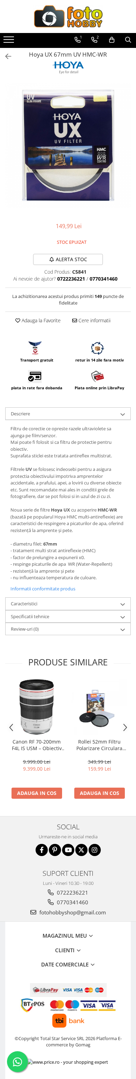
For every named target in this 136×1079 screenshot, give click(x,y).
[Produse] (9, 41)
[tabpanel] (68, 145)
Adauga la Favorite (40, 320)
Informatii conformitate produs (42, 589)
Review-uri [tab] (25, 629)
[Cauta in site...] (128, 40)
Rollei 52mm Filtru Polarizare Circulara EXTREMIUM (99, 745)
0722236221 (71, 892)
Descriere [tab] (20, 413)
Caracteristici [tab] (24, 603)
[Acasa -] (68, 16)
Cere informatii (94, 320)
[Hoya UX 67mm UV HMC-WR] (68, 145)
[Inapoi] (5, 56)
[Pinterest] (55, 850)
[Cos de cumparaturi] (111, 40)
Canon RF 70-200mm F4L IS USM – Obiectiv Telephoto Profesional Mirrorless (36, 745)
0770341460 (71, 902)
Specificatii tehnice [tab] (30, 616)
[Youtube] (68, 850)
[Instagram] (95, 850)
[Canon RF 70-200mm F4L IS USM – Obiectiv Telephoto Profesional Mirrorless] (37, 707)
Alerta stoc (71, 259)
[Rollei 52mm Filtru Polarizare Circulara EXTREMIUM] (99, 707)
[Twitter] (81, 850)
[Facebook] (42, 850)
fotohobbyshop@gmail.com (72, 912)
